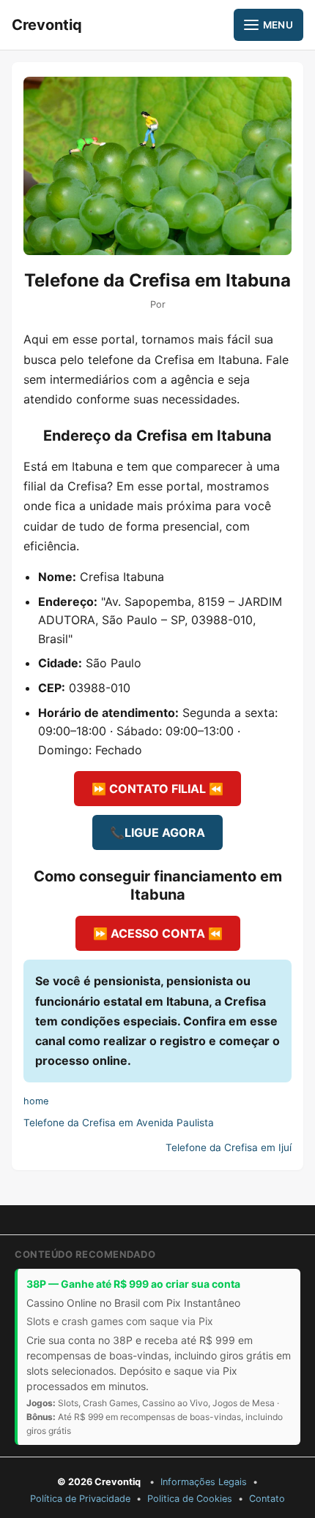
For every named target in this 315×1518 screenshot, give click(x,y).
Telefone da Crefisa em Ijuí (229, 1147)
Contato (267, 1498)
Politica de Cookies (189, 1498)
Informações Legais (203, 1481)
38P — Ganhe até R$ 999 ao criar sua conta (133, 1284)
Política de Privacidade (80, 1498)
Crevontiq (47, 25)
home (35, 1101)
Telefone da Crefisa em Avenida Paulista (118, 1122)
